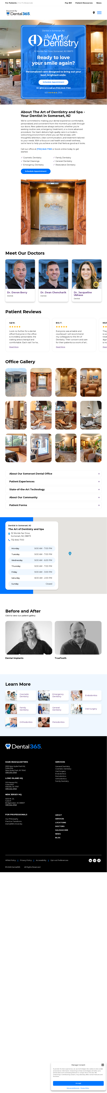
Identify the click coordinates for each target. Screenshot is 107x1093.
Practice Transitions (13, 821)
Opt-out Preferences (59, 860)
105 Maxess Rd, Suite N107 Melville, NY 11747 (12, 784)
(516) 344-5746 (11, 772)
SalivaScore (61, 830)
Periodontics (58, 722)
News (99, 3)
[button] (103, 1065)
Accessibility (41, 860)
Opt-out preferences (73, 1088)
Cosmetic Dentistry (24, 695)
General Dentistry (56, 708)
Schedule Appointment (53, 82)
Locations (60, 823)
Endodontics (91, 695)
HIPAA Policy (10, 860)
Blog (57, 838)
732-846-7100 (17, 540)
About (58, 815)
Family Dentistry (24, 708)
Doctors (60, 826)
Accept (78, 1083)
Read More (14, 347)
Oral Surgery (91, 709)
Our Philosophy (11, 819)
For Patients (11, 3)
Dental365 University (13, 824)
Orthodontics (26, 722)
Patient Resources (84, 3)
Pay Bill (68, 3)
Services (59, 819)
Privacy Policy (84, 1088)
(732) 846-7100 (63, 88)
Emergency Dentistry (58, 695)
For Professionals (25, 3)
